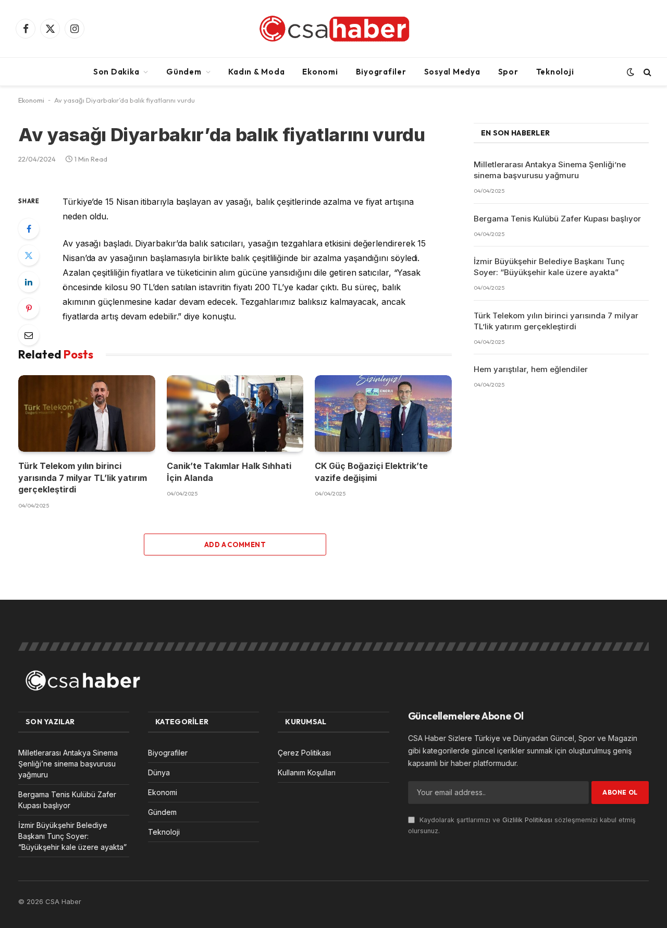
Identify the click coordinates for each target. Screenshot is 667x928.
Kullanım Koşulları (307, 772)
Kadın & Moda (256, 72)
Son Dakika (116, 72)
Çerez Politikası (304, 752)
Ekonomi (320, 72)
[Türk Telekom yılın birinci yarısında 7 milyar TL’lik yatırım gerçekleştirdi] (86, 413)
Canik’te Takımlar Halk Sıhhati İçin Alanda (229, 471)
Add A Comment (235, 544)
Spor (508, 72)
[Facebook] (28, 228)
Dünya (159, 772)
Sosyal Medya (452, 72)
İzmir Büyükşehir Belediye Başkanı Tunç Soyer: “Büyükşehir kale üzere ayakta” (549, 266)
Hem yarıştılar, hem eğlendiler (531, 369)
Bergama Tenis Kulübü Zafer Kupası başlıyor (557, 219)
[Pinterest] (28, 308)
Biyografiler (381, 72)
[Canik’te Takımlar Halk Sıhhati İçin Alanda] (235, 413)
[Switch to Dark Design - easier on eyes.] (630, 72)
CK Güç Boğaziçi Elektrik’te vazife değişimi (371, 471)
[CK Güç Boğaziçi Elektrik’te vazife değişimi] (383, 413)
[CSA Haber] (333, 28)
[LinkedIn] (28, 281)
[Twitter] (28, 255)
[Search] (646, 71)
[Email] (28, 335)
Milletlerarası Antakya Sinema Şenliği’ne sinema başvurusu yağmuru (550, 169)
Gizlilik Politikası (527, 820)
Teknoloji (555, 72)
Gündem (184, 72)
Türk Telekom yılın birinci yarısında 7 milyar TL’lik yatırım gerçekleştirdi (82, 477)
